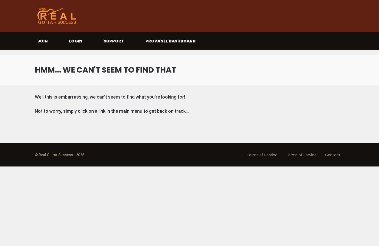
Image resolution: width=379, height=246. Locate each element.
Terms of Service (262, 154)
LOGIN (75, 41)
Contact (332, 154)
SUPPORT (114, 41)
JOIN (42, 41)
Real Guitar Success (58, 16)
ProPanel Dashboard (170, 41)
